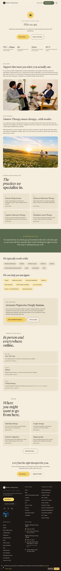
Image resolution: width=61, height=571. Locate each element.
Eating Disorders (7, 537)
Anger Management (46, 490)
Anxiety (5, 527)
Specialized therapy (29, 512)
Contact (27, 497)
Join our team (33, 319)
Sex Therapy (44, 515)
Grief (4, 540)
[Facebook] (8, 508)
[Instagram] (4, 508)
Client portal (39, 3)
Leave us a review (10, 503)
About (26, 490)
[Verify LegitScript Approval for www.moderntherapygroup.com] (5, 514)
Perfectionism (6, 550)
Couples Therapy (45, 495)
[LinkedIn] (11, 508)
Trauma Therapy (45, 517)
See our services (37, 37)
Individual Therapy (45, 505)
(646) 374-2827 (37, 474)
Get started (49, 3)
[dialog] (30, 567)
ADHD (4, 525)
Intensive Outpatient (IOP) (47, 507)
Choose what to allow (6, 568)
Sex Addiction (6, 558)
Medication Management (47, 510)
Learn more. (46, 565)
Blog (26, 492)
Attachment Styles (45, 492)
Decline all (50, 568)
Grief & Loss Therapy (46, 500)
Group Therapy (45, 502)
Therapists (27, 515)
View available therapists (16, 319)
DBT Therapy (44, 497)
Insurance (27, 500)
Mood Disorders (7, 545)
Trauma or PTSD (7, 560)
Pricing (26, 507)
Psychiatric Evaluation (46, 512)
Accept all (56, 568)
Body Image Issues (7, 530)
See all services (30, 451)
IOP (26, 502)
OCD (4, 548)
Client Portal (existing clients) (32, 495)
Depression (6, 535)
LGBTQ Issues (6, 542)
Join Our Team (28, 505)
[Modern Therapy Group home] (10, 3)
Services (27, 510)
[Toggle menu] (56, 2)
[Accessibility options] (3, 568)
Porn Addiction (6, 553)
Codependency (6, 532)
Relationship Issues (7, 555)
